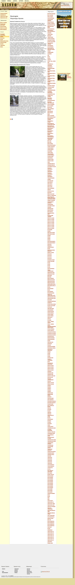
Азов (3, 571)
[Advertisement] (28, 12)
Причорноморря (5, 572)
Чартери (28, 573)
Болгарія (7, 9)
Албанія (15, 572)
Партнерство (29, 571)
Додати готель (29, 572)
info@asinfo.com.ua (65, 5)
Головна (2, 9)
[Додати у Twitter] (12, 119)
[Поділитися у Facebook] (10, 119)
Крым (68, 74)
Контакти (28, 568)
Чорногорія (16, 568)
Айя (67, 75)
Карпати (3, 568)
